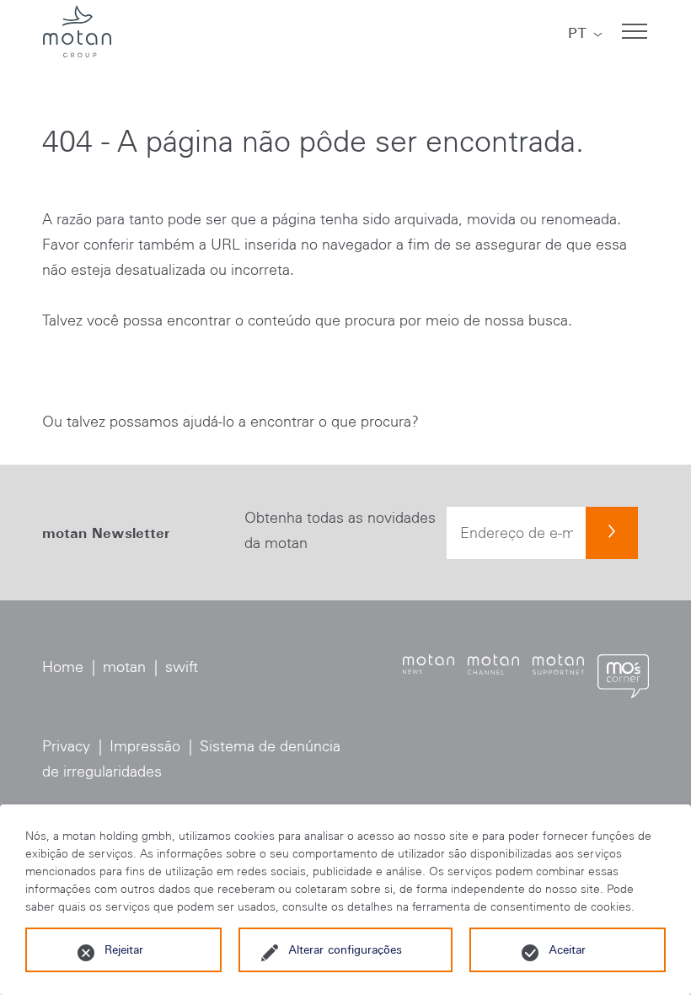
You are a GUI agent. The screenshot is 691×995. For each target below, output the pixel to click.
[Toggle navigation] (634, 31)
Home (62, 667)
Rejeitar (123, 949)
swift (181, 667)
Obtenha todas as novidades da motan (340, 530)
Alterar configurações (345, 949)
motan (124, 667)
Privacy (66, 746)
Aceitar (567, 949)
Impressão (145, 746)
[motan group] (76, 31)
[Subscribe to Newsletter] (612, 533)
